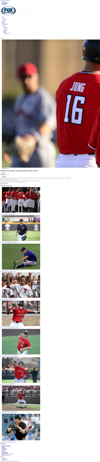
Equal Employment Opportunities (6, 445)
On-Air (3, 17)
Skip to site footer (7, 0)
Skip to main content (2, 0)
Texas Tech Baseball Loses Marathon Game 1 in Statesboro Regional (8, 356)
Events (3, 22)
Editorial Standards (4, 448)
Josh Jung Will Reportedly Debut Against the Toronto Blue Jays (8, 271)
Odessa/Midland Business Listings (6, 455)
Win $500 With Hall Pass (5, 2)
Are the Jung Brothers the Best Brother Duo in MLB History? (8, 299)
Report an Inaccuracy (4, 449)
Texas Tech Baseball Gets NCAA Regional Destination (7, 384)
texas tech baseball (6, 183)
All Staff (4, 18)
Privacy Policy (3, 451)
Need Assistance (4, 447)
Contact (3, 454)
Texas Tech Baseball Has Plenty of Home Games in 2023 (7, 214)
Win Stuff (3, 21)
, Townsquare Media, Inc (11, 461)
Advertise (4, 24)
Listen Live (4, 20)
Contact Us (3, 23)
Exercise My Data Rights (5, 453)
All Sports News (4, 4)
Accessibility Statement (5, 452)
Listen (2, 19)
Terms (2, 450)
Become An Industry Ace (5, 3)
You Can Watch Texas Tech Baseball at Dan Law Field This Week (8, 242)
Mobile (6, 30)
